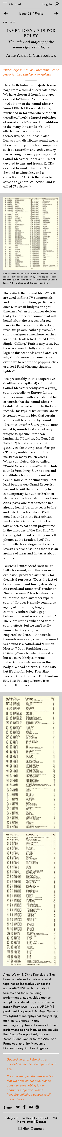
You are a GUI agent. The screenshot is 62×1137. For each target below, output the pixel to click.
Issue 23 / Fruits (31, 13)
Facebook (41, 1118)
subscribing (28, 1085)
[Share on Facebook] (24, 1107)
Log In (47, 4)
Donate (41, 1121)
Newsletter (25, 1121)
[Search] (57, 4)
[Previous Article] (5, 13)
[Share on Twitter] (18, 1107)
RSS (55, 1118)
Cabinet (15, 4)
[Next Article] (56, 13)
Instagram (11, 1118)
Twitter (26, 1118)
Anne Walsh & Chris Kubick (23, 974)
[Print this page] (37, 1107)
